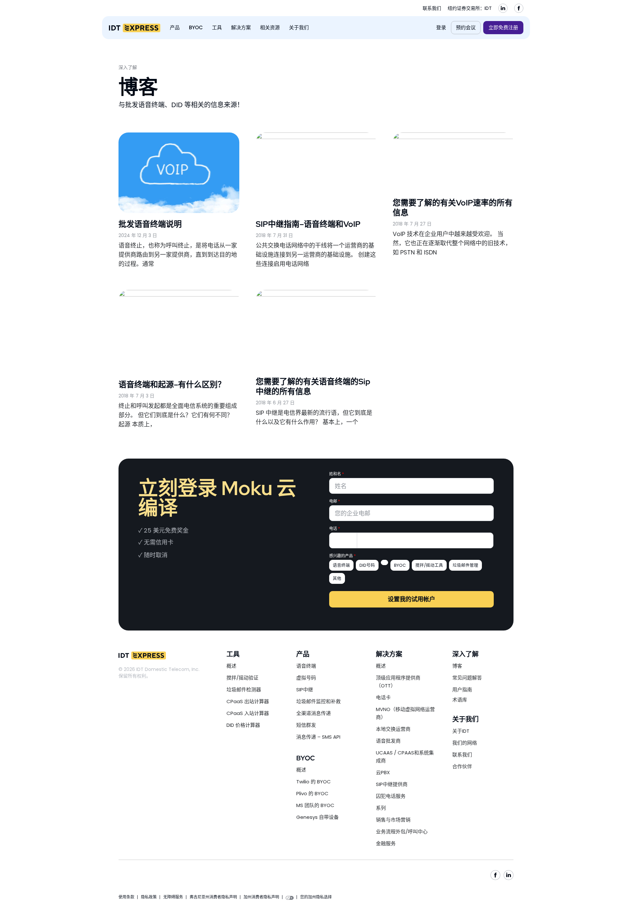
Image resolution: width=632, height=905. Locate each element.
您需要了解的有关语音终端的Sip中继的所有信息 (313, 386)
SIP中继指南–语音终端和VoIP (308, 224)
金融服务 (386, 843)
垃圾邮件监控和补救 (318, 701)
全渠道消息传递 (313, 713)
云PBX (383, 772)
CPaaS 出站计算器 (247, 701)
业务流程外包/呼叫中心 (402, 831)
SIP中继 (304, 689)
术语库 (459, 699)
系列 (381, 807)
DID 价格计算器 (243, 725)
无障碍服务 (173, 897)
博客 (457, 665)
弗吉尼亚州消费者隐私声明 (213, 897)
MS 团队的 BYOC (315, 805)
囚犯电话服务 (391, 796)
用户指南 (462, 689)
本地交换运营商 (393, 729)
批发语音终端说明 (150, 224)
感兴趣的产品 (342, 556)
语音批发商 (388, 740)
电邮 (334, 501)
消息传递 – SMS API (318, 736)
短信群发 (306, 725)
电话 (334, 528)
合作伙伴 (462, 766)
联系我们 (432, 8)
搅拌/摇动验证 (242, 677)
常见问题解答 (467, 677)
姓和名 (336, 474)
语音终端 (306, 665)
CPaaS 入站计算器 (247, 713)
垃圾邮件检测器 (243, 689)
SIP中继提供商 (392, 784)
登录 (441, 27)
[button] (174, 27)
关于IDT (460, 730)
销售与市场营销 (393, 819)
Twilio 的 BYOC (313, 781)
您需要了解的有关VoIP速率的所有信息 (453, 208)
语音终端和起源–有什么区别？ (171, 384)
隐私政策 (149, 897)
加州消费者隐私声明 (261, 897)
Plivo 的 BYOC (312, 793)
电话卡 (383, 697)
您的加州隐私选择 (316, 897)
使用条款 (126, 897)
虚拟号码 (306, 677)
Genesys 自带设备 (317, 817)
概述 (231, 665)
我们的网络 (464, 742)
